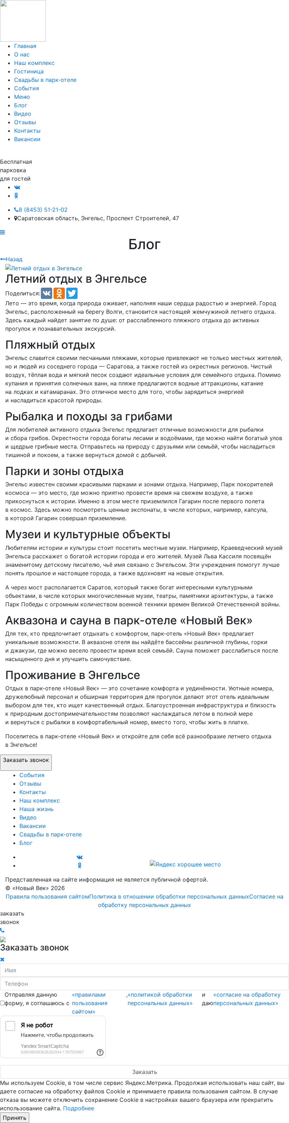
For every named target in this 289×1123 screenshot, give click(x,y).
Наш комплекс (34, 62)
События (26, 88)
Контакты (27, 130)
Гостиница (29, 71)
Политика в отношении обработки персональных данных (169, 896)
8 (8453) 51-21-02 (43, 209)
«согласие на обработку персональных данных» (247, 999)
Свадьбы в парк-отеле (45, 79)
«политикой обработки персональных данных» (160, 999)
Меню (22, 96)
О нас (22, 54)
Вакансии (27, 139)
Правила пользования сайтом (47, 896)
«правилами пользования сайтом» (89, 1003)
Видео (22, 113)
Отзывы (25, 122)
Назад (14, 259)
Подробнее (78, 1108)
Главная (25, 45)
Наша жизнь (36, 808)
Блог (20, 105)
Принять (14, 1117)
